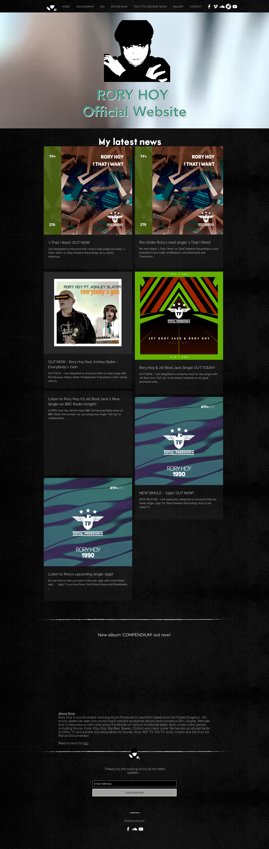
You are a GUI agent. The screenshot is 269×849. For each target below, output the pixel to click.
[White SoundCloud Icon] (222, 6)
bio (86, 743)
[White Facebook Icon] (209, 6)
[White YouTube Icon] (235, 6)
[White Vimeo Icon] (215, 6)
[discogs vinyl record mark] (228, 6)
